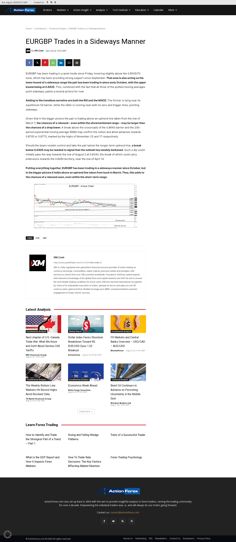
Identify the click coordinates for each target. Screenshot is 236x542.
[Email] (68, 62)
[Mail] (113, 521)
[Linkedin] (61, 62)
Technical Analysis (58, 28)
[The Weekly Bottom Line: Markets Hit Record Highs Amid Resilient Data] (43, 372)
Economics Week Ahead (82, 385)
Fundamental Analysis (36, 331)
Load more (84, 411)
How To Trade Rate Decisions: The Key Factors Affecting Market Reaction (84, 462)
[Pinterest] (45, 62)
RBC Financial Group (36, 355)
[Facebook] (47, 2)
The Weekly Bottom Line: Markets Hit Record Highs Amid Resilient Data (41, 390)
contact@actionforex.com (124, 512)
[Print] (76, 62)
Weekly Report (75, 331)
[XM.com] (28, 51)
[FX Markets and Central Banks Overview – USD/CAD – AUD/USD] (128, 324)
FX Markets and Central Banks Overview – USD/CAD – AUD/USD (128, 342)
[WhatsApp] (53, 62)
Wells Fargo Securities (79, 390)
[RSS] (51, 2)
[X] (55, 2)
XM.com (39, 51)
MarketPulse (117, 350)
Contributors (40, 28)
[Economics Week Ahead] (85, 372)
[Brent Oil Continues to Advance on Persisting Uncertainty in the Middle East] (128, 372)
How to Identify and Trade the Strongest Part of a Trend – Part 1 (43, 439)
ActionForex (74, 355)
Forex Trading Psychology (126, 457)
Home (29, 28)
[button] (7, 534)
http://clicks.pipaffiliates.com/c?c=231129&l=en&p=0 (78, 262)
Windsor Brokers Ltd (121, 403)
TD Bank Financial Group (38, 398)
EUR (37, 238)
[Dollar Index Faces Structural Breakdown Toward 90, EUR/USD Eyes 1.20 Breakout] (85, 324)
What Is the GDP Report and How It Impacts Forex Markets (42, 462)
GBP (45, 238)
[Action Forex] (20, 10)
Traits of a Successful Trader (128, 435)
